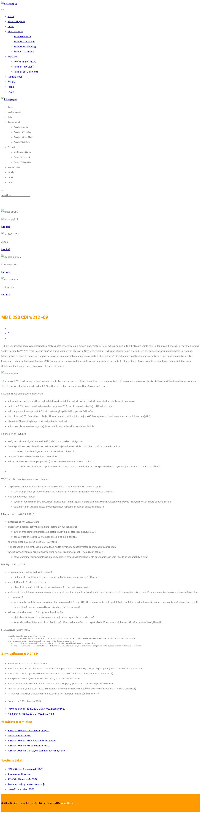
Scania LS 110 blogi (24, 41)
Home (11, 16)
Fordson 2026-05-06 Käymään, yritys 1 (28, 745)
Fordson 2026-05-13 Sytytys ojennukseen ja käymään (36, 750)
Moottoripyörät (16, 21)
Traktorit (13, 56)
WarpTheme (67, 802)
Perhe (11, 86)
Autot (11, 26)
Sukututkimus (15, 76)
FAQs (11, 91)
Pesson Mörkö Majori (19, 735)
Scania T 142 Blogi (24, 51)
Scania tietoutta (22, 36)
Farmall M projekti (24, 66)
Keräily (11, 81)
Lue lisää (5, 226)
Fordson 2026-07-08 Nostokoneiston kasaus (32, 740)
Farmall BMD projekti (26, 71)
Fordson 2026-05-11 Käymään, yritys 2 (28, 730)
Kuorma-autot (15, 31)
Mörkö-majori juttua (25, 61)
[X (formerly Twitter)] (9, 333)
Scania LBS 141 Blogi (25, 46)
